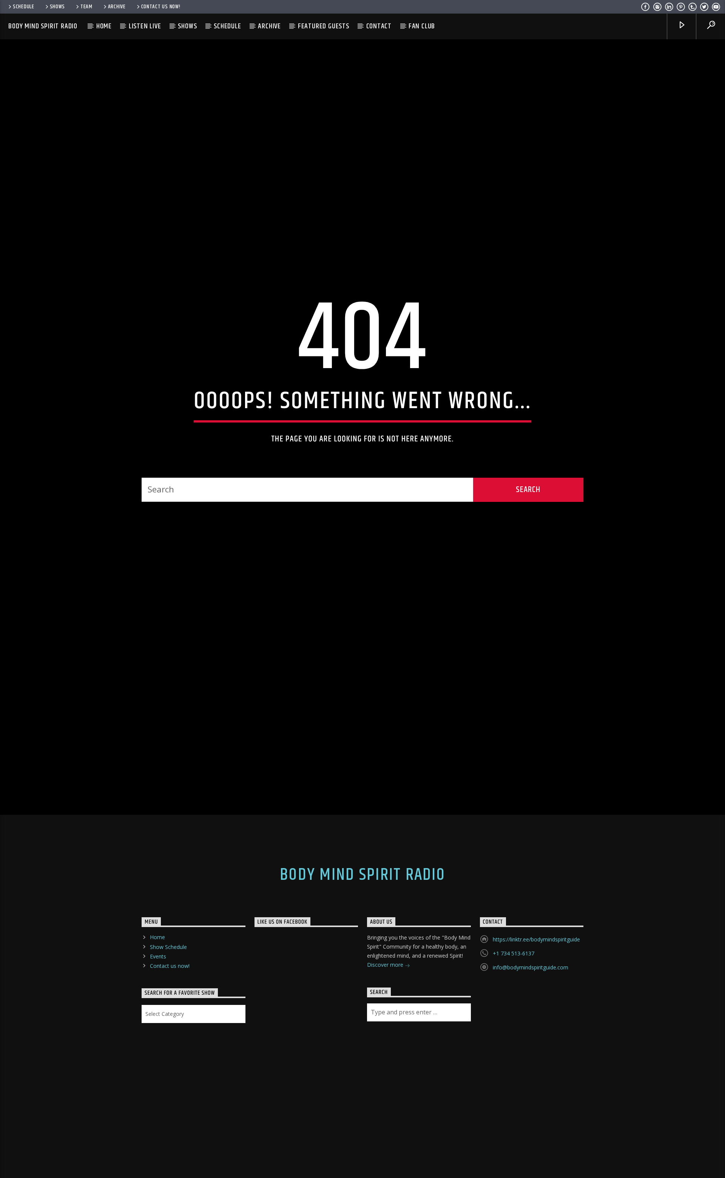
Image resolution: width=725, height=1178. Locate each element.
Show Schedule (168, 1000)
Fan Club (422, 26)
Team (86, 7)
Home (104, 26)
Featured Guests (323, 26)
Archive (117, 7)
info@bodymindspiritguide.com (530, 1021)
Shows (57, 7)
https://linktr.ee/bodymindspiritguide (536, 993)
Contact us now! (160, 7)
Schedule (23, 7)
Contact (379, 26)
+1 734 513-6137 (513, 1007)
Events (158, 1009)
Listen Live (145, 26)
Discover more (386, 1018)
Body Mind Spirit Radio (42, 26)
